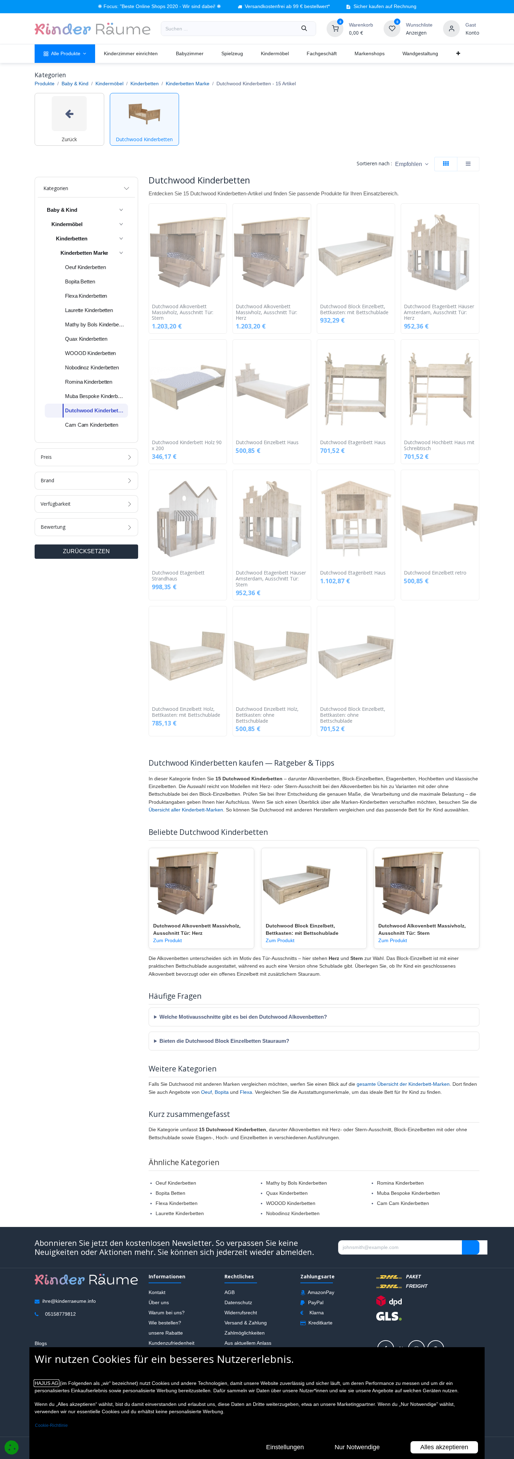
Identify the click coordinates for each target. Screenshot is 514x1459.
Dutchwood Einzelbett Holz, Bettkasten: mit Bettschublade (186, 712)
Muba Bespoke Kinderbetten (408, 1193)
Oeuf (206, 1092)
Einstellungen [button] (285, 1447)
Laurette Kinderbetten (180, 1213)
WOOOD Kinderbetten (290, 1203)
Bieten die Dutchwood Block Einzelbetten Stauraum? (224, 1041)
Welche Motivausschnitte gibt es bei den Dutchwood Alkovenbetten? (243, 1017)
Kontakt (157, 1292)
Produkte (45, 83)
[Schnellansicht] (223, 214)
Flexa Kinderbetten (177, 1203)
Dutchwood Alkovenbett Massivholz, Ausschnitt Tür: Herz (266, 312)
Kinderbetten (144, 83)
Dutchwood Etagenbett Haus (353, 443)
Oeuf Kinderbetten (176, 1183)
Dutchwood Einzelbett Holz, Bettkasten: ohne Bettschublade (267, 715)
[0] (335, 28)
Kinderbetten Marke (187, 83)
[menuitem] (65, 53)
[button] (412, 164)
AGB (229, 1292)
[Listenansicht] (468, 164)
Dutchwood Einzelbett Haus (267, 443)
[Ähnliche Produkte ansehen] (223, 246)
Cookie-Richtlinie (51, 1425)
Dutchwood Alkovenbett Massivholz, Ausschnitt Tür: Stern (182, 312)
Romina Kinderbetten (400, 1183)
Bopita (222, 1092)
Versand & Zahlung (245, 1323)
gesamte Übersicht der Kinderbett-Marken (403, 1084)
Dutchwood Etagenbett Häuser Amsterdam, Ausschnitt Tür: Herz (439, 312)
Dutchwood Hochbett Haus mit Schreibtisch (439, 446)
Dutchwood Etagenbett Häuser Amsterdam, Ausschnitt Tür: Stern (271, 578)
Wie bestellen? (165, 1323)
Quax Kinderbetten (287, 1193)
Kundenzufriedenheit (171, 1343)
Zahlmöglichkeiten (244, 1333)
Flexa (246, 1092)
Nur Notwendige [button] (357, 1447)
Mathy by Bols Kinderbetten (296, 1183)
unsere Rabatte (166, 1333)
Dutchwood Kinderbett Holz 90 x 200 (187, 446)
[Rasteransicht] (445, 164)
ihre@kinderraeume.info (69, 1301)
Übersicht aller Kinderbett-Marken (186, 809)
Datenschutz (238, 1302)
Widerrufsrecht (240, 1312)
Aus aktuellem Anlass (247, 1343)
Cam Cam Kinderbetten (403, 1203)
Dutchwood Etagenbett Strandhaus (178, 576)
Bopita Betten (170, 1193)
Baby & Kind (75, 83)
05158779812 (60, 1314)
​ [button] (470, 1248)
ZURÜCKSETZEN (86, 551)
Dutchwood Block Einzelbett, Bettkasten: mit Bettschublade (354, 310)
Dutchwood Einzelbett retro (435, 573)
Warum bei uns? (167, 1312)
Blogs (41, 1343)
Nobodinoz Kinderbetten (293, 1213)
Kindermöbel (109, 83)
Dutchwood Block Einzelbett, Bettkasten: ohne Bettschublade (352, 715)
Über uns (159, 1302)
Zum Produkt (167, 940)
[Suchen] (304, 29)
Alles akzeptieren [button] (444, 1447)
